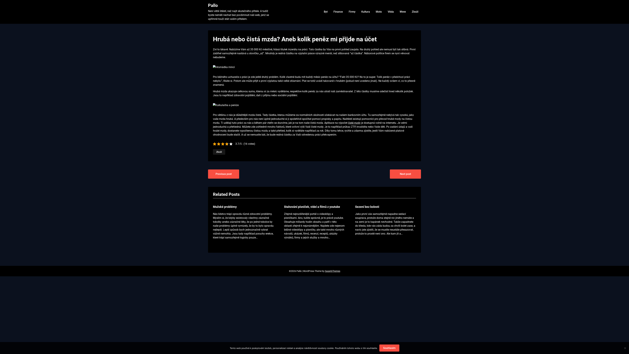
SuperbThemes (332, 271)
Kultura (365, 11)
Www (403, 11)
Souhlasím (389, 348)
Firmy (352, 11)
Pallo (213, 5)
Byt (326, 11)
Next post (405, 174)
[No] (625, 348)
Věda (391, 11)
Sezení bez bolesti (367, 206)
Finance (338, 11)
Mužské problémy (225, 206)
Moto (379, 11)
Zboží (415, 11)
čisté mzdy (354, 122)
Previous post (224, 174)
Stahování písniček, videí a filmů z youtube (312, 206)
